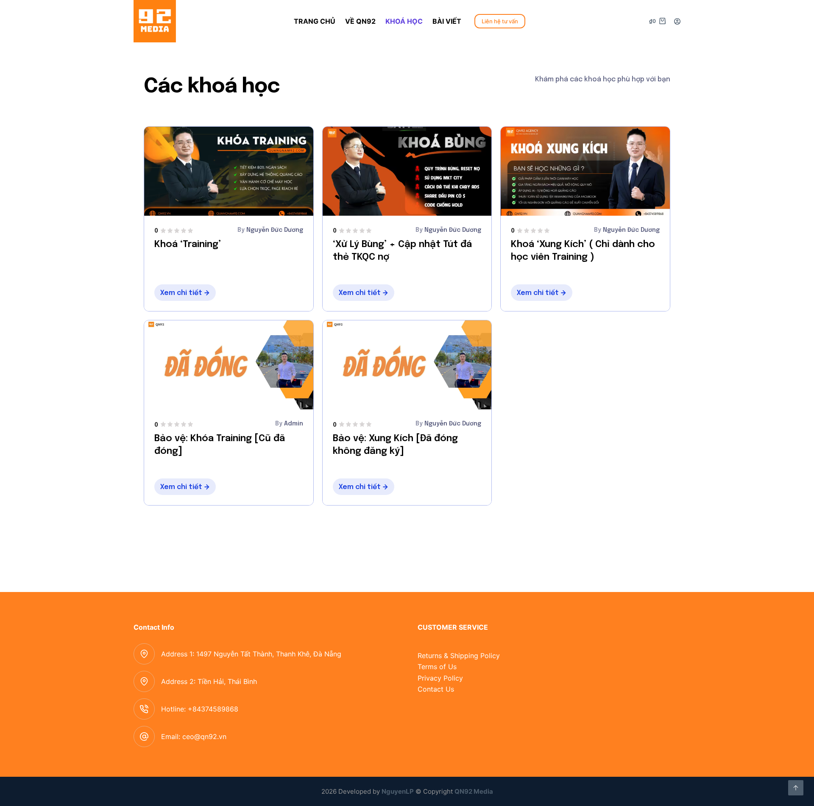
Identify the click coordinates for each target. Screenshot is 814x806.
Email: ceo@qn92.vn (193, 736)
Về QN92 (360, 21)
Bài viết (446, 21)
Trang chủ (314, 21)
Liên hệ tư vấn (500, 21)
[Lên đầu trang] (795, 787)
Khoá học (404, 21)
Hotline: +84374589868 (199, 709)
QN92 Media (473, 791)
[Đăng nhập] (677, 21)
